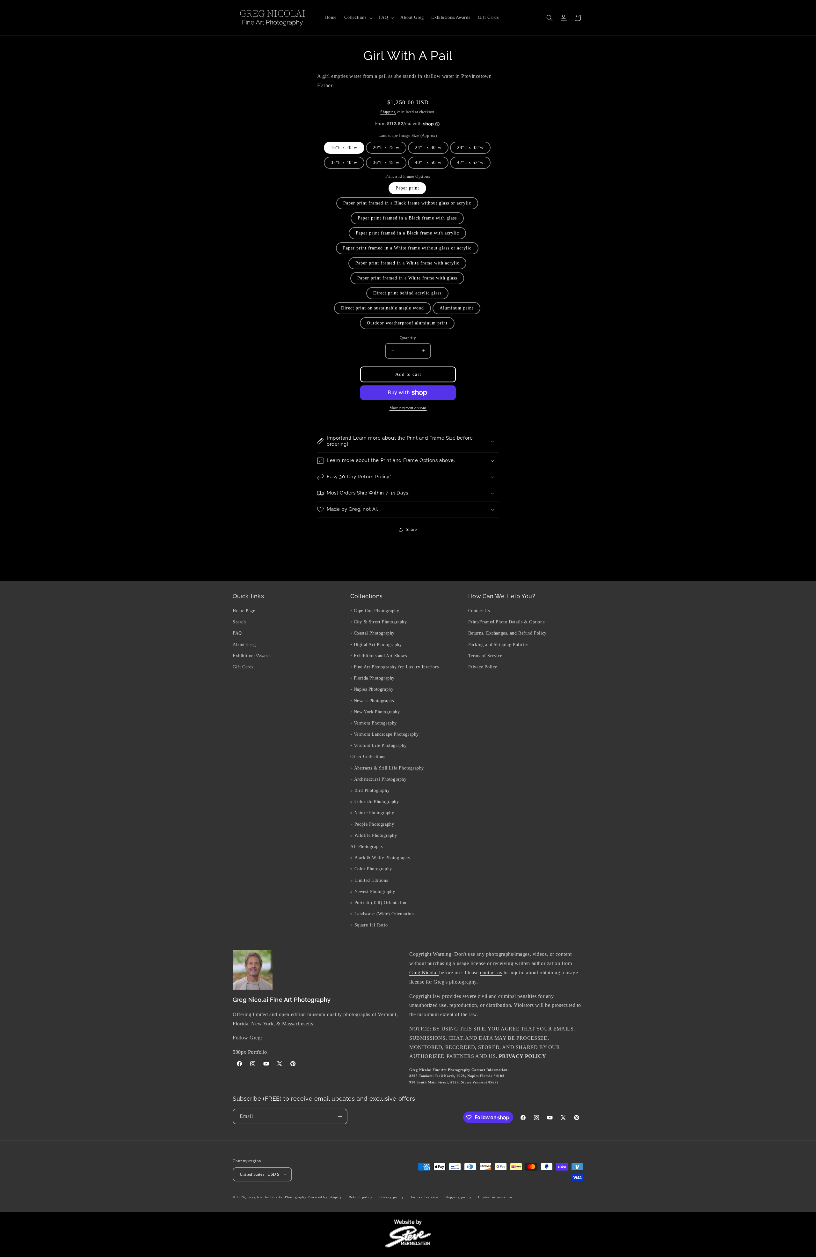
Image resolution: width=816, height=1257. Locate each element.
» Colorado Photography (374, 801)
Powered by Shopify (325, 1197)
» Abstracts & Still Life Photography (387, 768)
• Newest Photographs (372, 700)
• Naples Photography (371, 689)
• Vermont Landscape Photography (384, 734)
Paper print (407, 188)
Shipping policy (458, 1197)
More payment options (408, 408)
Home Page (244, 610)
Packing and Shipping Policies (498, 644)
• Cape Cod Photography (374, 610)
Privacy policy (391, 1197)
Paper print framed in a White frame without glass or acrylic (407, 248)
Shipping (388, 112)
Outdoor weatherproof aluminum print (407, 323)
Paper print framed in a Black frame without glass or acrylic (407, 203)
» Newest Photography (372, 891)
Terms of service (424, 1197)
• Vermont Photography (373, 723)
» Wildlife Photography (373, 835)
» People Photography (372, 824)
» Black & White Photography (380, 857)
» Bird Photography (370, 790)
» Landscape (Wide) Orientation (382, 913)
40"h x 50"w (428, 162)
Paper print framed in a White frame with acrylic (407, 263)
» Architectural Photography (378, 779)
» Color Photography (371, 869)
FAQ (237, 633)
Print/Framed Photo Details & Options (506, 622)
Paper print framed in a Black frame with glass (407, 218)
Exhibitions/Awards (252, 655)
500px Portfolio (250, 1052)
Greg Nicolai (424, 972)
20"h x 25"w (386, 147)
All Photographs (366, 846)
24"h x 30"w (428, 147)
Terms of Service (485, 655)
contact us (491, 972)
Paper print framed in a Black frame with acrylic (407, 233)
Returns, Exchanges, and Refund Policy (507, 633)
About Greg (244, 644)
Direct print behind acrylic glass (407, 293)
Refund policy (361, 1197)
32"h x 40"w (344, 162)
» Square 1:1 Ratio (369, 925)
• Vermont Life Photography (378, 745)
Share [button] (411, 529)
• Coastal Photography (372, 633)
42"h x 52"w (470, 162)
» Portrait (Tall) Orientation (378, 902)
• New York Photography (375, 712)
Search (239, 622)
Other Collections (367, 756)
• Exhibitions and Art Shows (378, 655)
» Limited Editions (369, 880)
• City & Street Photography (378, 622)
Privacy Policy (482, 667)
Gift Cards (243, 667)
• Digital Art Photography (376, 644)
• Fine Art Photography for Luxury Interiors (394, 667)
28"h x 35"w (470, 147)
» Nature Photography (372, 812)
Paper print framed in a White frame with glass (407, 278)
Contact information (495, 1197)
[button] (357, 17)
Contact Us (479, 610)
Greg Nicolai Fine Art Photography (277, 1197)
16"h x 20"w (344, 147)
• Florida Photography (372, 678)
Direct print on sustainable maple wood (382, 308)
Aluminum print (456, 308)
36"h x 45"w (386, 162)
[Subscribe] (340, 1116)
